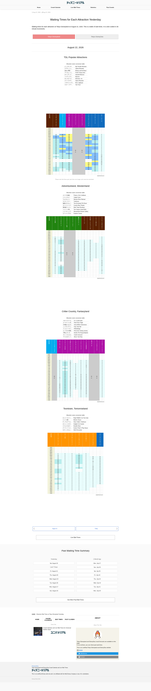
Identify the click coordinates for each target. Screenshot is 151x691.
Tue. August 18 (54, 583)
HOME (37, 619)
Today (96, 528)
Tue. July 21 (97, 586)
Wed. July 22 (97, 583)
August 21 (54, 528)
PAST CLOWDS (70, 619)
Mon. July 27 (97, 563)
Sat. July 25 (97, 571)
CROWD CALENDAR (48, 619)
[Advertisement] (75, 99)
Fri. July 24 (97, 575)
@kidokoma (83, 653)
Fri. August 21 (54, 571)
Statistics (93, 7)
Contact (82, 657)
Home (38, 7)
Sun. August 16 (54, 590)
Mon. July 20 (97, 590)
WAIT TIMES (59, 619)
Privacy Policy (35, 666)
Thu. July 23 (97, 579)
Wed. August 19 (54, 579)
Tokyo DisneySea (97, 37)
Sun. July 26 (97, 567)
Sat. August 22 (54, 563)
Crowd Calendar (55, 7)
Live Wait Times (75, 7)
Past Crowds (110, 7)
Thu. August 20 (54, 575)
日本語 (81, 650)
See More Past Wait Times (75, 600)
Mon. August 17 (54, 586)
